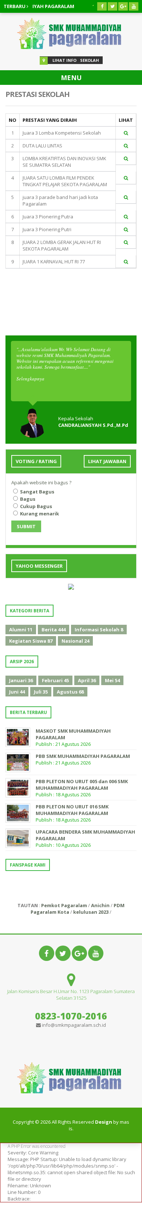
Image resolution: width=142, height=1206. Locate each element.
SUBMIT (26, 526)
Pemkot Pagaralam (64, 905)
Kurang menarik (39, 513)
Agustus (70, 691)
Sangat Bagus (36, 491)
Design (103, 1122)
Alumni (20, 629)
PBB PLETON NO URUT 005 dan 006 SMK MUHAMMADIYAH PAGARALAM (82, 784)
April (87, 680)
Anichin (100, 905)
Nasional (75, 641)
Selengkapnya (30, 378)
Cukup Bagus (35, 506)
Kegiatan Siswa (30, 641)
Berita (54, 629)
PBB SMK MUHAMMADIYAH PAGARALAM (83, 756)
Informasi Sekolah (99, 629)
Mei (112, 680)
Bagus (27, 499)
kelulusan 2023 (91, 912)
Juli (41, 691)
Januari (21, 680)
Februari (55, 680)
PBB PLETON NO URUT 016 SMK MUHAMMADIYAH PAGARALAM (72, 809)
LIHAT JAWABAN (107, 461)
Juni (17, 691)
